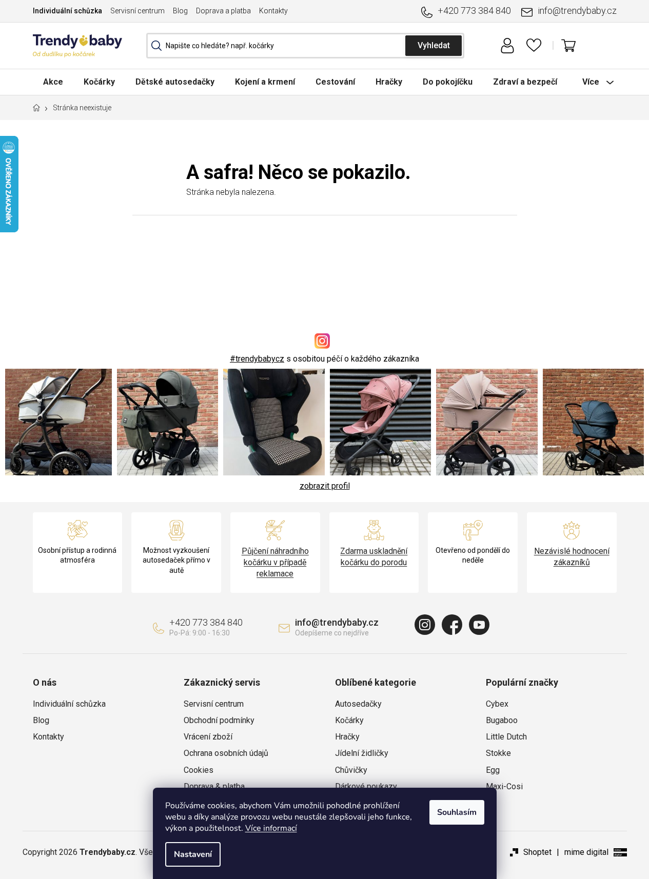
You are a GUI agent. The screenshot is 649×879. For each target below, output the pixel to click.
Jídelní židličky (361, 753)
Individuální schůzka (67, 11)
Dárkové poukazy (366, 786)
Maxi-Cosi (504, 786)
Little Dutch (506, 737)
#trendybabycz (257, 359)
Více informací (271, 828)
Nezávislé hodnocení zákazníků (571, 556)
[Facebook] (452, 624)
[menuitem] (53, 81)
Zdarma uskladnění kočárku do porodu (373, 556)
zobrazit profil (325, 486)
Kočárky (349, 720)
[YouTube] (479, 624)
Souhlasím (457, 812)
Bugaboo (502, 720)
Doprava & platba (214, 786)
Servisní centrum (137, 11)
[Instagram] (425, 624)
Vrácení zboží (208, 737)
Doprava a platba (223, 11)
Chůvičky (351, 770)
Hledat (433, 45)
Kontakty (273, 11)
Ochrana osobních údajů (226, 753)
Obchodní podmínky (219, 720)
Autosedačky (358, 704)
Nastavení (193, 854)
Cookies (198, 770)
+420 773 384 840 (474, 10)
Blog (180, 11)
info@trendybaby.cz (577, 10)
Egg (493, 770)
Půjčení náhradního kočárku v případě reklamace (275, 562)
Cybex (497, 704)
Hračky (347, 737)
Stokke (498, 753)
